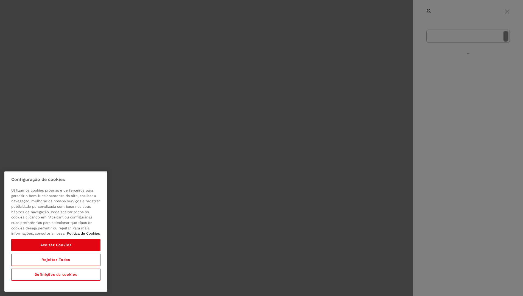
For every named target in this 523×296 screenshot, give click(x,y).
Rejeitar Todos (55, 260)
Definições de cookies (56, 274)
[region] (55, 231)
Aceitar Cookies (56, 245)
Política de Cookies (83, 233)
